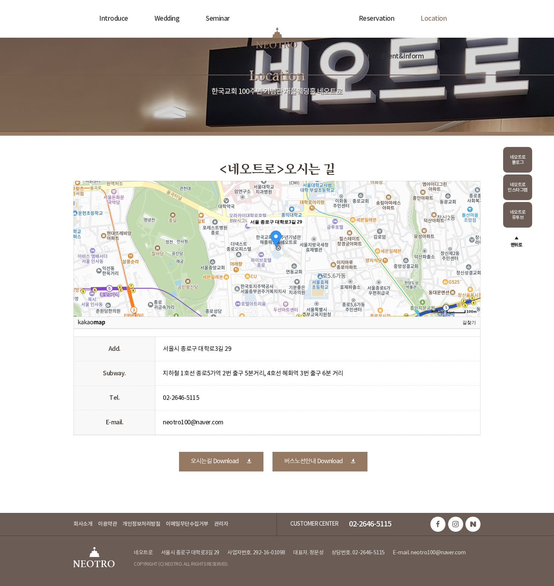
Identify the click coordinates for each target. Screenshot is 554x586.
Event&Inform (402, 56)
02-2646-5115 (370, 524)
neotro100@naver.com (438, 553)
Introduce (113, 19)
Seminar (218, 19)
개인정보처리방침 (141, 524)
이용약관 (107, 524)
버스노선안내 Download (313, 461)
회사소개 (82, 524)
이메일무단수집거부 (187, 524)
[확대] (471, 235)
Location (434, 19)
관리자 (221, 524)
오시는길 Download (215, 461)
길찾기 (469, 322)
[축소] (471, 247)
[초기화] (471, 262)
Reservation (377, 19)
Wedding (167, 19)
